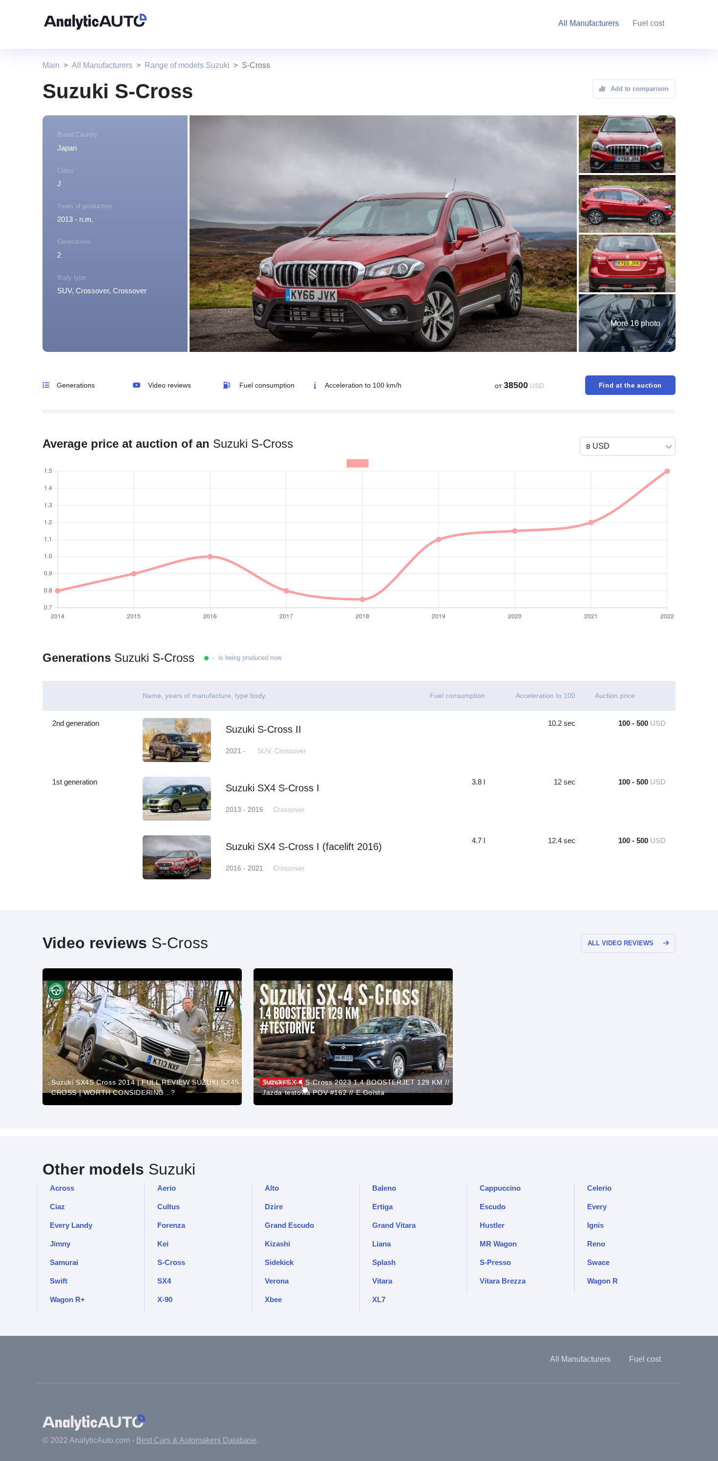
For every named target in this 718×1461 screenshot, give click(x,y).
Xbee (273, 1299)
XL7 (378, 1299)
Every (597, 1206)
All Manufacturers (102, 65)
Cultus (168, 1206)
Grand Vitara (394, 1225)
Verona (277, 1281)
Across (62, 1188)
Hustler (492, 1225)
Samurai (64, 1262)
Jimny (60, 1244)
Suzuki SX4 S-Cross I (272, 788)
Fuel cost (648, 23)
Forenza (171, 1225)
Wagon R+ (67, 1299)
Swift (58, 1281)
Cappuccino (500, 1188)
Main (51, 65)
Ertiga (382, 1206)
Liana (381, 1244)
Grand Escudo (289, 1225)
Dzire (274, 1206)
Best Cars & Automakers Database (196, 1440)
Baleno (384, 1188)
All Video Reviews (621, 943)
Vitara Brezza (503, 1281)
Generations (76, 385)
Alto (272, 1188)
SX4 (164, 1281)
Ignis (595, 1225)
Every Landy (71, 1225)
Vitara (382, 1281)
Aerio (166, 1188)
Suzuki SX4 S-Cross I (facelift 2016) (304, 846)
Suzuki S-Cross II (263, 729)
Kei (163, 1244)
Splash (384, 1262)
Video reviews (169, 385)
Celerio (599, 1188)
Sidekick (279, 1262)
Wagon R (602, 1281)
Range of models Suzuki (187, 65)
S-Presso (495, 1262)
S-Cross (171, 1262)
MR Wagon (498, 1244)
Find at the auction (630, 385)
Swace (598, 1262)
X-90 (164, 1299)
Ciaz (57, 1206)
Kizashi (277, 1244)
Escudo (493, 1206)
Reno (596, 1244)
